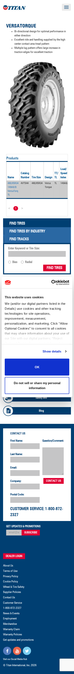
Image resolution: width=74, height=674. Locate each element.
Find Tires (54, 268)
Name (11, 177)
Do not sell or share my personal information (37, 385)
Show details (52, 351)
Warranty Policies (12, 634)
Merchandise (10, 624)
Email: (13, 467)
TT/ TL (56, 175)
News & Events (11, 613)
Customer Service (12, 602)
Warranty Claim (11, 629)
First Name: (16, 440)
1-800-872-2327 (12, 608)
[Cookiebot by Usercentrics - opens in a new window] (52, 282)
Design (48, 177)
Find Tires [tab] (17, 223)
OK (37, 367)
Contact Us (17, 433)
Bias (14, 262)
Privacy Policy (10, 576)
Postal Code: (17, 494)
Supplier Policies (12, 592)
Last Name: (16, 454)
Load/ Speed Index (63, 173)
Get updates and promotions (18, 639)
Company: (15, 481)
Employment (10, 618)
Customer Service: (27, 509)
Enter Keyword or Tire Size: (24, 248)
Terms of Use (10, 571)
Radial (28, 262)
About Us (8, 565)
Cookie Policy (10, 581)
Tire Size (36, 177)
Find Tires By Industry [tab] (27, 231)
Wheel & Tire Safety (13, 587)
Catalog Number (25, 175)
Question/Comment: (53, 440)
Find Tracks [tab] (19, 239)
